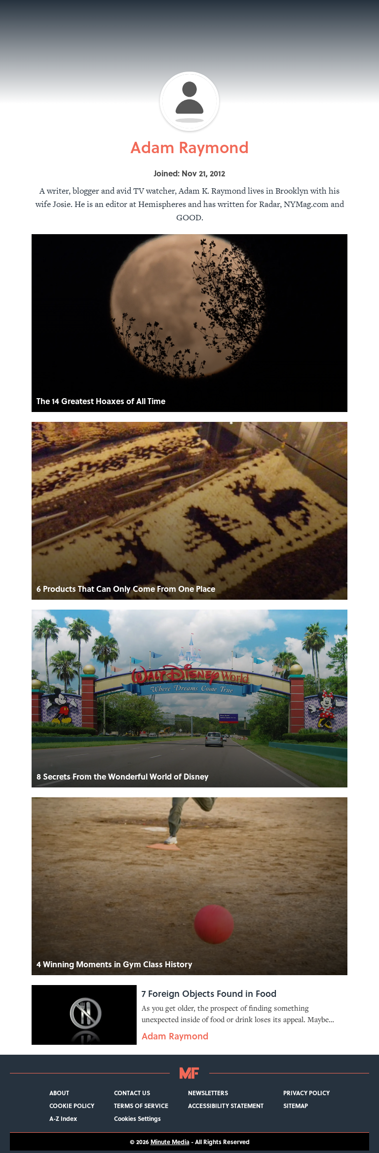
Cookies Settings (137, 1118)
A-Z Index (63, 1118)
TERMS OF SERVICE (141, 1106)
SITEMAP (295, 1106)
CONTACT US (132, 1093)
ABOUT (59, 1093)
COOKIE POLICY (71, 1106)
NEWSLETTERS (208, 1093)
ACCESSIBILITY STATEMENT (226, 1106)
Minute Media (170, 1142)
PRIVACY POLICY (306, 1093)
